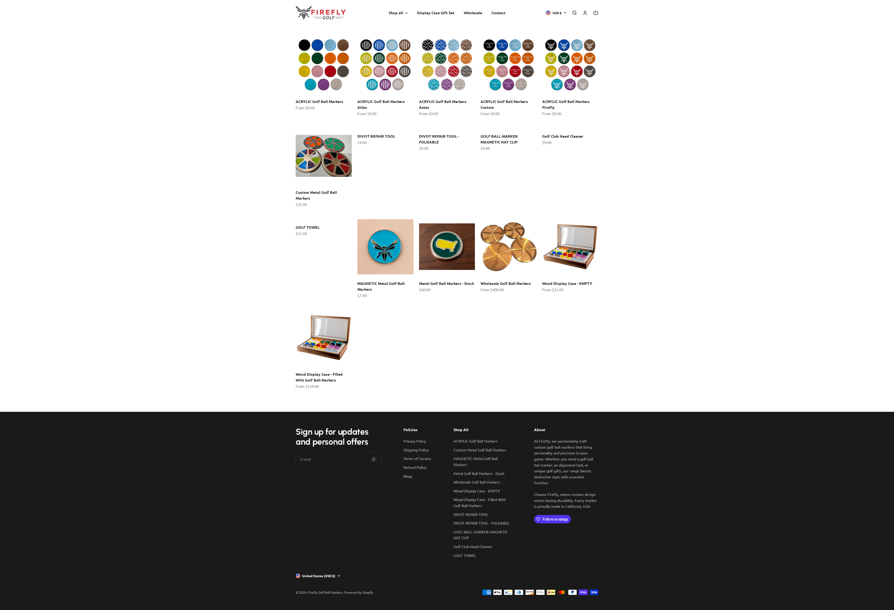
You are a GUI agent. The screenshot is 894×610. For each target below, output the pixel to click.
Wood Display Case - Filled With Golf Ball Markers (480, 502)
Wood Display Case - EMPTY (567, 283)
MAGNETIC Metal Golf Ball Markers (476, 461)
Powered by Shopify (358, 592)
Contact (498, 12)
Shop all (396, 12)
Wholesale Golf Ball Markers (506, 283)
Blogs (408, 476)
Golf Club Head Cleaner (562, 136)
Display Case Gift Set (435, 12)
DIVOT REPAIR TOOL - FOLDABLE (481, 523)
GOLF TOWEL (308, 227)
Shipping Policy (416, 449)
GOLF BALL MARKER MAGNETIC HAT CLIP (481, 534)
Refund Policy (414, 467)
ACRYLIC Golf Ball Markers (319, 101)
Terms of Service (417, 458)
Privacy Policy (414, 441)
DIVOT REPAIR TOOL (376, 136)
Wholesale (473, 12)
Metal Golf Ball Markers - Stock (446, 283)
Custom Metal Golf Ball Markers (480, 449)
